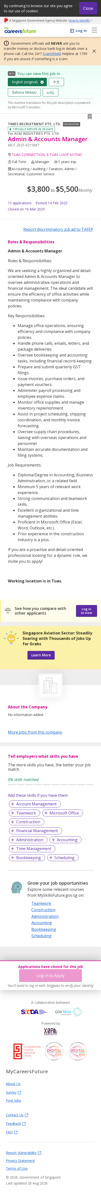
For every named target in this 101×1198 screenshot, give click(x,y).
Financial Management (37, 830)
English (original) (25, 82)
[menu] (94, 30)
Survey (11, 1092)
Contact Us (15, 1115)
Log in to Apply (50, 975)
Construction (28, 822)
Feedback (13, 1123)
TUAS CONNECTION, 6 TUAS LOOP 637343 (47, 154)
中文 (56, 82)
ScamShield (52, 53)
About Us (13, 1083)
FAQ (9, 1132)
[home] (19, 30)
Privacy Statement (20, 1160)
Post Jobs (13, 1100)
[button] (92, 51)
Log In (81, 30)
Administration (29, 839)
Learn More (41, 655)
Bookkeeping (28, 857)
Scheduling (64, 857)
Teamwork (26, 813)
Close (88, 8)
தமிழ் (50, 92)
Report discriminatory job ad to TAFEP (58, 229)
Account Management (36, 804)
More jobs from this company (35, 732)
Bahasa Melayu (24, 92)
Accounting (67, 839)
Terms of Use (17, 1168)
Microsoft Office (64, 813)
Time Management (33, 848)
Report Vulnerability (21, 1152)
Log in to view (86, 611)
